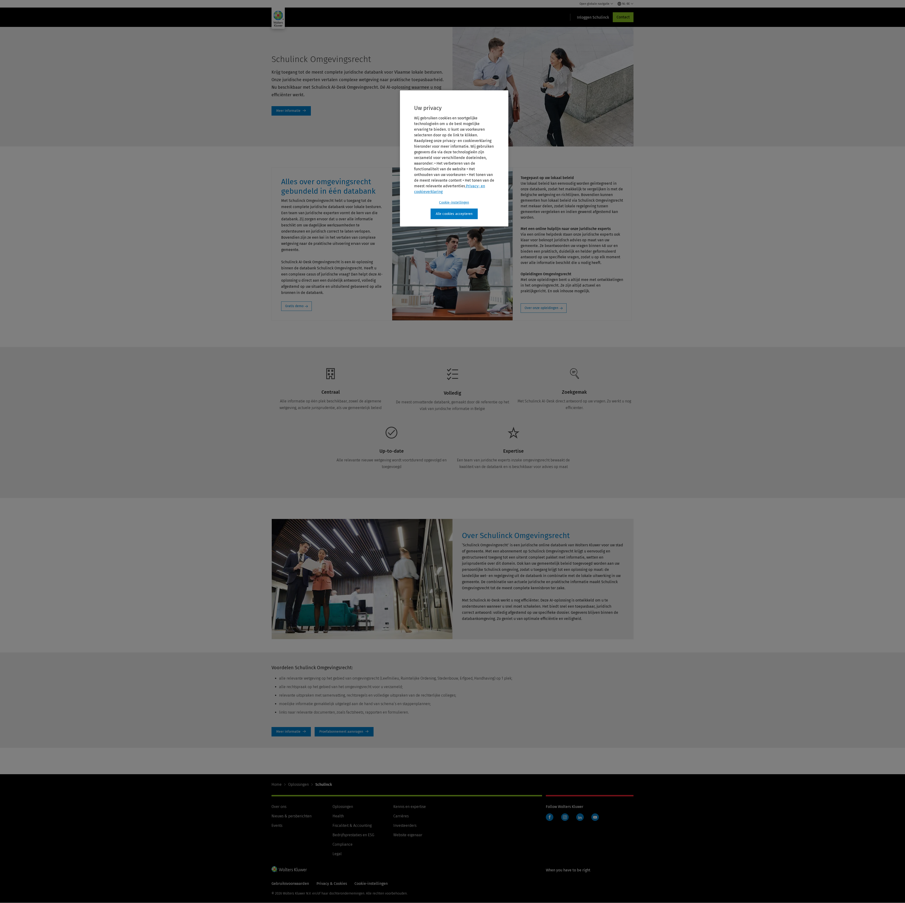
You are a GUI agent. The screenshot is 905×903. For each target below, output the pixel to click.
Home (277, 784)
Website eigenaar (407, 835)
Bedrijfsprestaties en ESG (353, 835)
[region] (454, 158)
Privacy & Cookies (332, 883)
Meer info (291, 110)
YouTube (595, 817)
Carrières (401, 816)
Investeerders (404, 825)
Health (338, 816)
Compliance (343, 844)
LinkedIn (580, 817)
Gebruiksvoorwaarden (290, 883)
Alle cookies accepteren (454, 214)
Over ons (279, 806)
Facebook (549, 817)
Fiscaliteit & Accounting (352, 825)
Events (277, 825)
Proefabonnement (344, 731)
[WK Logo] (289, 869)
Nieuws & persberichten (292, 816)
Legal (337, 854)
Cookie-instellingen (454, 203)
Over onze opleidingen (541, 308)
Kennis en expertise (409, 806)
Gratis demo (294, 306)
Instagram (565, 817)
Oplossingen (298, 784)
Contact (623, 17)
